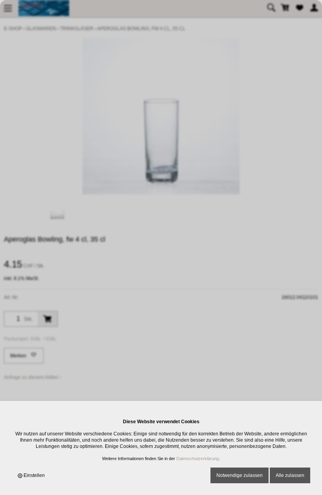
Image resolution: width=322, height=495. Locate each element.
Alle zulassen (290, 475)
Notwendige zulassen (239, 475)
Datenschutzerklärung (197, 458)
